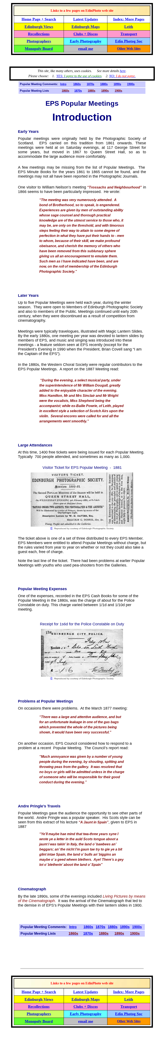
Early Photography (85, 41)
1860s (77, 84)
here (123, 71)
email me (85, 48)
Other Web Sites (129, 48)
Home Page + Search (39, 19)
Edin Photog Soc (128, 41)
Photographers (39, 41)
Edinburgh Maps (86, 27)
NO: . (122, 76)
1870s (90, 84)
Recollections (39, 34)
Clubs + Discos (85, 34)
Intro (63, 84)
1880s (104, 84)
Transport (128, 34)
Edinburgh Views (39, 27)
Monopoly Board (39, 48)
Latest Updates (85, 19)
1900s (131, 84)
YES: (78, 76)
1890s (117, 84)
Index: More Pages (128, 19)
